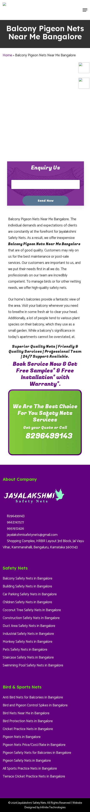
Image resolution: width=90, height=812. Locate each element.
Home (7, 55)
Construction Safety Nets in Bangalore (31, 618)
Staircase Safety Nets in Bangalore (28, 657)
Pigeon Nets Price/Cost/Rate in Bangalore (34, 745)
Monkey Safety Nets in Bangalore (27, 642)
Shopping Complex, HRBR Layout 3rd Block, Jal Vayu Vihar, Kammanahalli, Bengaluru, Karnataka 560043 (43, 544)
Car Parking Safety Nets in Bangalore (30, 594)
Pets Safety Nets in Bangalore (25, 650)
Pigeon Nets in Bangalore (22, 737)
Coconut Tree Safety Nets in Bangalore (32, 610)
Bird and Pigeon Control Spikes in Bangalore (35, 705)
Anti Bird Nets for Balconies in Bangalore (33, 697)
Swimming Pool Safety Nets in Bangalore (33, 665)
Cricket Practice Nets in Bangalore (28, 729)
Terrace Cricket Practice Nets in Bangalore (34, 776)
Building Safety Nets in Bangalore (27, 586)
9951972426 (15, 528)
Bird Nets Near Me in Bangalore (26, 713)
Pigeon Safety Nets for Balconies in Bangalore (37, 753)
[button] (85, 10)
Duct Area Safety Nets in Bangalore (29, 626)
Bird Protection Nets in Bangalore (28, 721)
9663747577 (15, 522)
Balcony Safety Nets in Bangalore (27, 578)
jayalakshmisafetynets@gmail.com (32, 535)
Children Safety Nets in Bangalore (27, 602)
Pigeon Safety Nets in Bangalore (27, 761)
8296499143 (48, 435)
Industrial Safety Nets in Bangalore (28, 634)
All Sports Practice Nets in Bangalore (30, 768)
